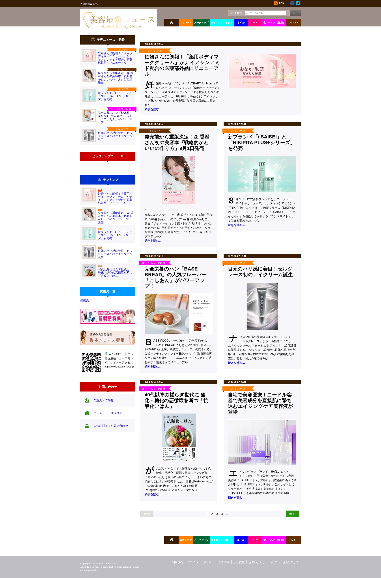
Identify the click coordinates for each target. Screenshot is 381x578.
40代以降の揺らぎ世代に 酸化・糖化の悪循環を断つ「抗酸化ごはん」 (115, 273)
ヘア (255, 22)
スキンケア (186, 22)
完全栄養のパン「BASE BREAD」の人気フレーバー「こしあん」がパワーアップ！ (115, 117)
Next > (292, 514)
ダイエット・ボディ (222, 22)
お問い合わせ (257, 562)
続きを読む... (153, 109)
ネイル (241, 22)
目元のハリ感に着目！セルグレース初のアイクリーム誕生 (115, 136)
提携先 (84, 300)
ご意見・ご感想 (103, 400)
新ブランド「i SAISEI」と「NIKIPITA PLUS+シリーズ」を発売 (115, 96)
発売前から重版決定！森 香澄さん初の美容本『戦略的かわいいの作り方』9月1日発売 (115, 77)
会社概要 (239, 562)
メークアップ (201, 22)
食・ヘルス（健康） (274, 22)
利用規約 (177, 562)
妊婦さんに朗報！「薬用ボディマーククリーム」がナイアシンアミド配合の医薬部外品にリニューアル (115, 58)
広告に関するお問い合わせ (110, 425)
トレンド (294, 22)
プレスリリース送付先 (107, 413)
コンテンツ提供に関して (284, 562)
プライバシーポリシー (200, 562)
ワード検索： (237, 12)
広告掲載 (224, 562)
